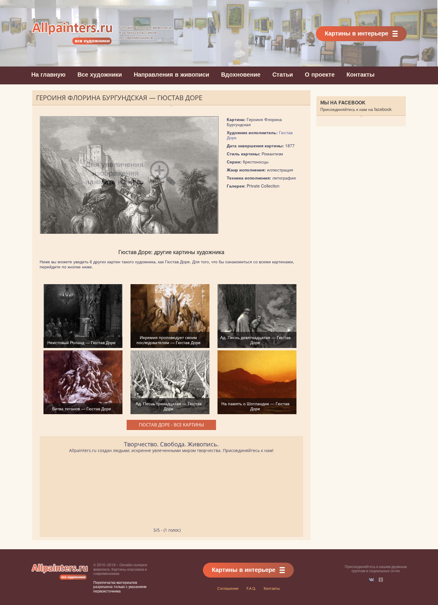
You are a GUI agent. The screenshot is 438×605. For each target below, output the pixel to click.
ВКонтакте (371, 580)
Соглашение (228, 588)
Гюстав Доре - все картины (171, 425)
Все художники (99, 74)
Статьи (282, 74)
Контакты (361, 74)
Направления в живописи (171, 74)
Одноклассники (381, 580)
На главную (48, 74)
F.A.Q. (251, 588)
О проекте (320, 74)
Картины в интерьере (356, 33)
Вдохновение (240, 74)
